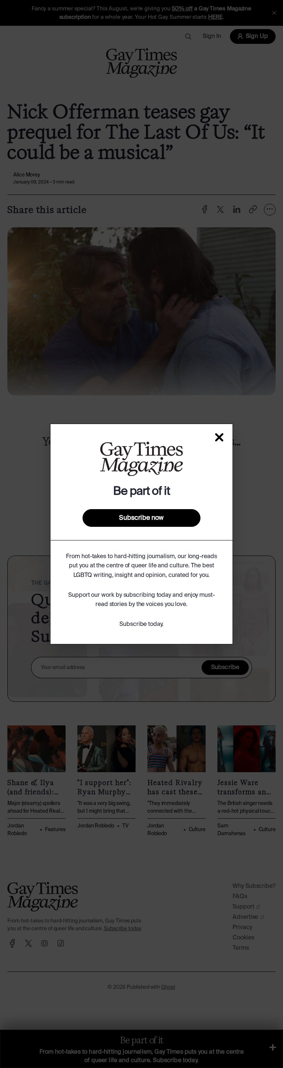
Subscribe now (141, 518)
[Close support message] (219, 437)
